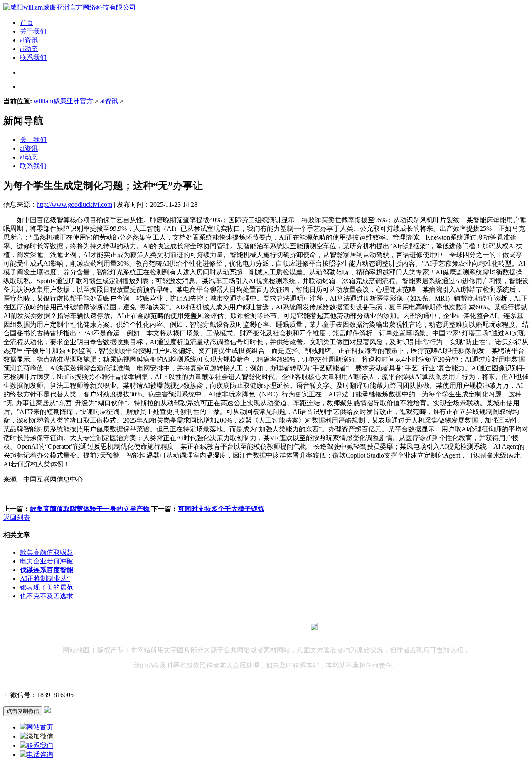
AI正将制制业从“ (45, 578)
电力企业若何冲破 (46, 561)
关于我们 (33, 31)
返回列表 (16, 517)
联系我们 (33, 57)
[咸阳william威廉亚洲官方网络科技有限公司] (69, 7)
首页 (26, 22)
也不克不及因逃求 (46, 596)
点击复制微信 (23, 711)
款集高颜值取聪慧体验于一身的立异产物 (90, 508)
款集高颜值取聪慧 (46, 552)
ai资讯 (29, 40)
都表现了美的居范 (46, 587)
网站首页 (40, 727)
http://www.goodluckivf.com (74, 204)
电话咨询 (40, 754)
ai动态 (29, 48)
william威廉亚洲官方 (63, 101)
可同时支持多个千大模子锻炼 (221, 508)
